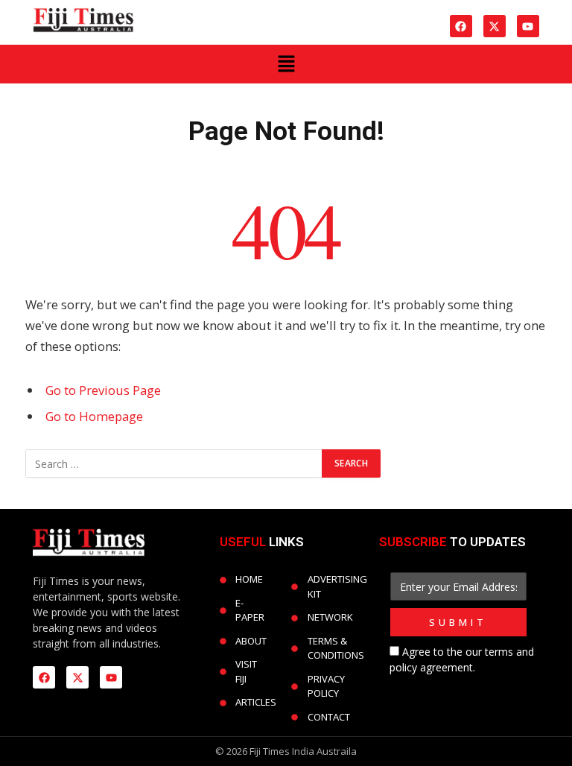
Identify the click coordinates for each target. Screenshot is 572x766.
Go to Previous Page (103, 390)
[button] (286, 64)
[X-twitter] (494, 26)
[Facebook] (461, 26)
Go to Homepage (94, 416)
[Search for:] (174, 463)
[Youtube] (528, 26)
